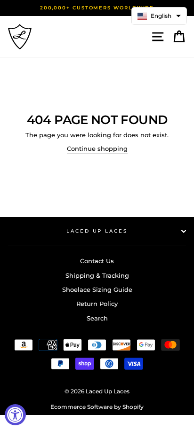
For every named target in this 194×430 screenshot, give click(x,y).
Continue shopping (97, 148)
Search (97, 318)
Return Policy (97, 303)
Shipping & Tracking (97, 275)
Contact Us (97, 261)
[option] (97, 8)
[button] (159, 16)
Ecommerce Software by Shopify (97, 406)
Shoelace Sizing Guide (97, 289)
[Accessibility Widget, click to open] (15, 414)
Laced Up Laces (96, 231)
